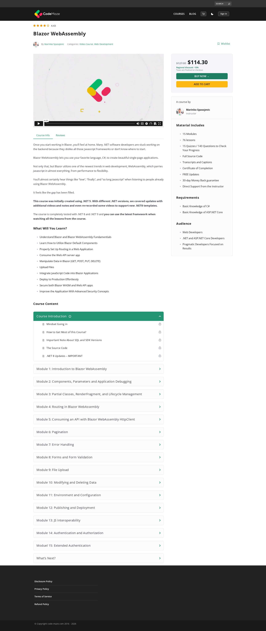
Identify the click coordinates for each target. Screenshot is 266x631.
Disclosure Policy (43, 581)
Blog (192, 14)
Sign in (223, 13)
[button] (203, 13)
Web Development (103, 44)
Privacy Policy (41, 588)
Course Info (43, 135)
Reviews (60, 135)
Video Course (86, 44)
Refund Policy (41, 604)
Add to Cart (202, 84)
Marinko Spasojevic (54, 44)
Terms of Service (43, 596)
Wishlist (225, 43)
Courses (179, 14)
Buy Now (201, 76)
